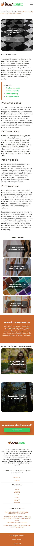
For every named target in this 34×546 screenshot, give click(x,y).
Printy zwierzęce (12, 96)
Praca (17, 497)
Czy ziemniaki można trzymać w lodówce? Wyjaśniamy (16, 513)
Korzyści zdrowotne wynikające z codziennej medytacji (17, 397)
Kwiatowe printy (12, 91)
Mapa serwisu (17, 539)
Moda (14, 11)
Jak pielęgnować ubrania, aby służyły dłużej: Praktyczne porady (17, 267)
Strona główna (5, 11)
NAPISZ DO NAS (17, 430)
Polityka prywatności (17, 536)
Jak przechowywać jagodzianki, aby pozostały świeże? (17, 526)
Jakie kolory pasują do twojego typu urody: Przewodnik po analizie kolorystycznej (17, 286)
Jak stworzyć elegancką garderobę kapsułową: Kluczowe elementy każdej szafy (17, 518)
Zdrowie (17, 503)
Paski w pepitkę (12, 94)
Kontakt (17, 480)
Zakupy (17, 500)
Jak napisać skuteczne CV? (17, 523)
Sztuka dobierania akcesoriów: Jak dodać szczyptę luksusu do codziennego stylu (17, 249)
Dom (17, 489)
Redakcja (17, 478)
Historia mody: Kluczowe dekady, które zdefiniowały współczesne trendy (17, 304)
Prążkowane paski (13, 88)
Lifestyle (17, 492)
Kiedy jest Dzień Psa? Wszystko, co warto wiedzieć (17, 363)
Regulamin (17, 543)
